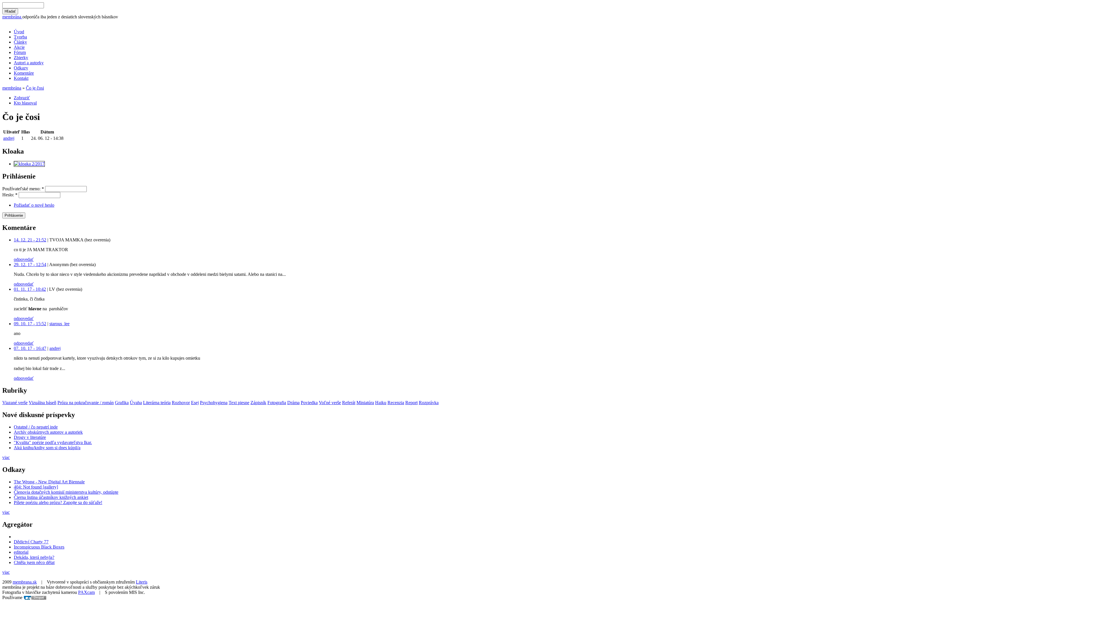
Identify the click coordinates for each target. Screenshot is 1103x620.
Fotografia (276, 402)
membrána (12, 16)
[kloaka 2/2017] (29, 163)
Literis (141, 582)
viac (6, 457)
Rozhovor (181, 402)
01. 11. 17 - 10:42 (30, 289)
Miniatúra (365, 402)
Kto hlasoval (25, 102)
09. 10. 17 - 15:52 (30, 323)
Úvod (19, 31)
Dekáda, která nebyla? (34, 557)
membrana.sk (25, 582)
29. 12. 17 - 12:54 (30, 264)
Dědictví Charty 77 (31, 541)
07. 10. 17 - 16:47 (30, 348)
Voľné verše (330, 402)
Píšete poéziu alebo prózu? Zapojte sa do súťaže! (58, 502)
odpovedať (24, 259)
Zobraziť (22, 97)
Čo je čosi (35, 88)
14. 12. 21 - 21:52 (30, 239)
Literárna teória (157, 402)
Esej (195, 402)
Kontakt (21, 78)
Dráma (293, 402)
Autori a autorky (29, 62)
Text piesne (239, 402)
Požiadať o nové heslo (34, 205)
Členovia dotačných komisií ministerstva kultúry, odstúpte (66, 492)
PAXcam (86, 592)
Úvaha (136, 402)
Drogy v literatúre (30, 437)
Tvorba (20, 36)
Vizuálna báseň (42, 402)
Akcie (19, 47)
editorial (21, 552)
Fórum (20, 52)
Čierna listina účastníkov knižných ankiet (51, 497)
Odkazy (21, 67)
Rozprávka (429, 402)
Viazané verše (15, 402)
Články (20, 42)
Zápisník (258, 402)
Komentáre (24, 73)
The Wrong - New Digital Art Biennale (49, 481)
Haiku (380, 402)
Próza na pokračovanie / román (85, 402)
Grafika (122, 402)
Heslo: (10, 194)
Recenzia (395, 402)
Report (411, 402)
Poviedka (309, 402)
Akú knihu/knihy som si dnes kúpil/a (47, 447)
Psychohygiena (213, 402)
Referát (348, 402)
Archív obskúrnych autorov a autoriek (48, 432)
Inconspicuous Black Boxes (39, 547)
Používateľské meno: (23, 188)
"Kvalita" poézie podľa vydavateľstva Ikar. (53, 442)
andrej (8, 138)
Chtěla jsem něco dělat (34, 562)
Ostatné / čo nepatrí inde (36, 427)
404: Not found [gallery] (36, 487)
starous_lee (59, 323)
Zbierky (21, 57)
